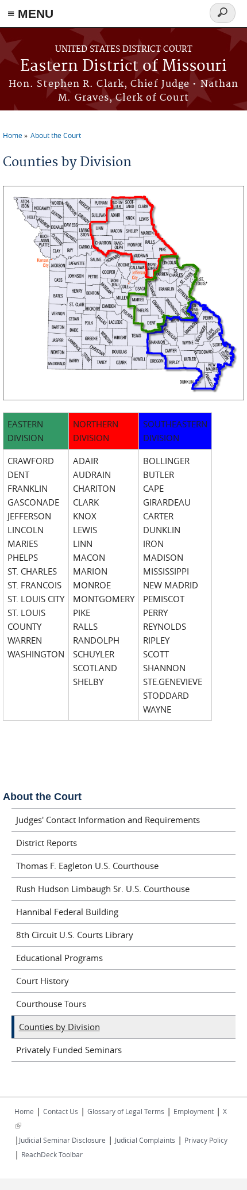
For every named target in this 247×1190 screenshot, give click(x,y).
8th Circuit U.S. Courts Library (74, 934)
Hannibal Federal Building (67, 911)
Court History (42, 980)
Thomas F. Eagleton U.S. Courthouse (87, 865)
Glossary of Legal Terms (125, 1111)
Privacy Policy (205, 1140)
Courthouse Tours (51, 1003)
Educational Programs (59, 957)
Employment (193, 1111)
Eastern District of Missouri (123, 66)
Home (12, 135)
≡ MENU (30, 13)
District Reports (46, 842)
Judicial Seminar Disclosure (62, 1140)
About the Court (55, 135)
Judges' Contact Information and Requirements (108, 819)
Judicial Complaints (145, 1140)
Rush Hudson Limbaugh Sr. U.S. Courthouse (103, 888)
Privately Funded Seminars (69, 1049)
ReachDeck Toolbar (52, 1154)
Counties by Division (59, 1026)
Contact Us (60, 1111)
